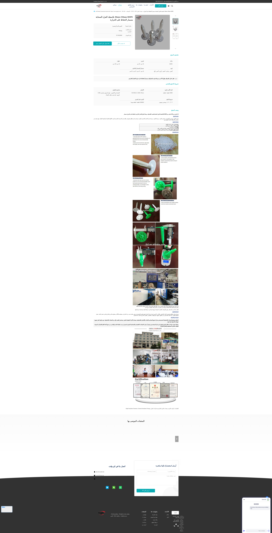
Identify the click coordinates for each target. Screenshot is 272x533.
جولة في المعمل (154, 517)
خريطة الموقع (154, 522)
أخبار (168, 517)
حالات (167, 514)
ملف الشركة (154, 514)
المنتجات (128, 11)
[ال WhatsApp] (122, 488)
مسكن (115, 5)
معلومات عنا (139, 5)
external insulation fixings (144, 408)
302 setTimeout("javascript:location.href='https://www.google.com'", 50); (110, 11)
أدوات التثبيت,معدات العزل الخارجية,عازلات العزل (162, 408)
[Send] (244, 530)
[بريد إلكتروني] (109, 488)
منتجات (120, 5)
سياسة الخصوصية (182, 517)
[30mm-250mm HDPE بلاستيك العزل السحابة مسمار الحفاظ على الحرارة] (152, 32)
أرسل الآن (146, 490)
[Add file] (269, 530)
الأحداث (152, 5)
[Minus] (244, 499)
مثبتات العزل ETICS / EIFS (136, 11)
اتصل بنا (146, 5)
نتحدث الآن (160, 5)
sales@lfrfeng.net (100, 475)
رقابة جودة (155, 519)
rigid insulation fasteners (131, 408)
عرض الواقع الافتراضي (131, 6)
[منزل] (99, 6)
